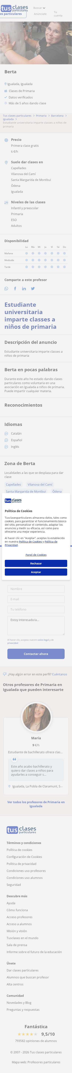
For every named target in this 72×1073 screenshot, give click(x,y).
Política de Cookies (30, 541)
